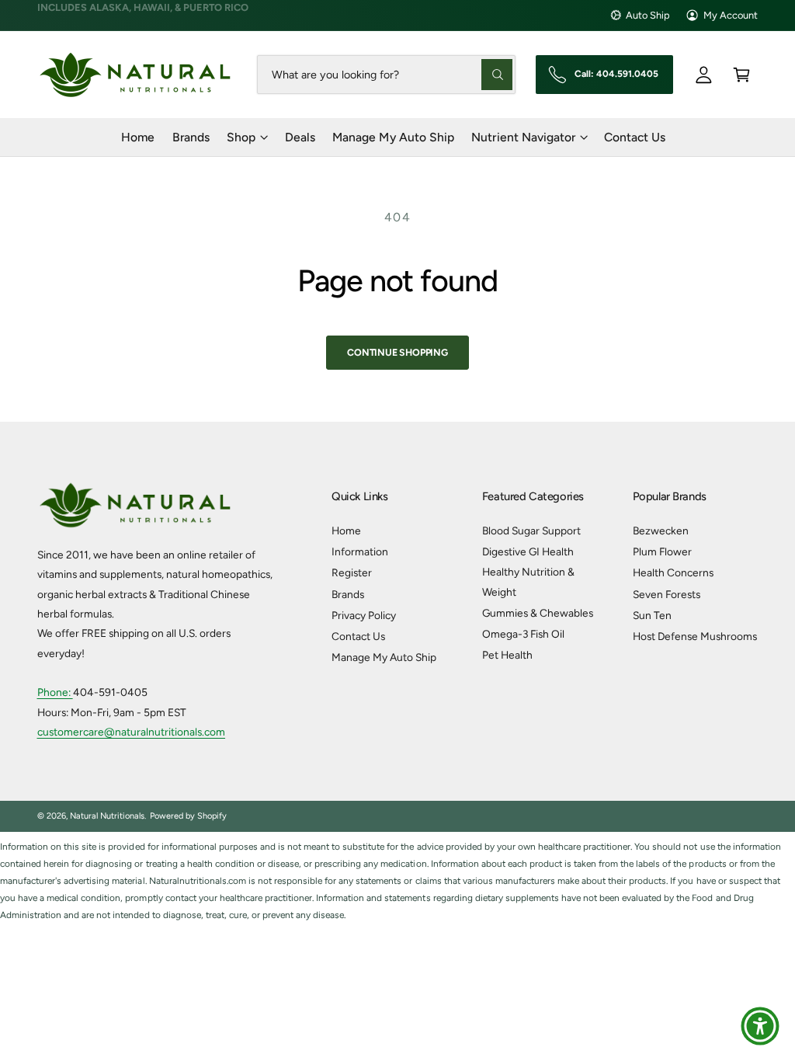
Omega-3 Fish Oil (523, 634)
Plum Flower (662, 551)
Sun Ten (652, 615)
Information (360, 551)
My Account (730, 15)
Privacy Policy (364, 615)
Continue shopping (397, 352)
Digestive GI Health (528, 551)
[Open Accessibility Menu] (760, 1026)
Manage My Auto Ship (384, 657)
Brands (348, 594)
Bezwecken (661, 530)
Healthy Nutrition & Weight (528, 581)
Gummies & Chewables (537, 613)
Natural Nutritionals (107, 816)
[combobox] (386, 74)
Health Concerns (673, 572)
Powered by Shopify (188, 816)
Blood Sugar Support (531, 530)
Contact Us (358, 636)
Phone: (55, 692)
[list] (397, 881)
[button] (742, 74)
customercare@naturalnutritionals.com (131, 731)
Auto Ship (648, 15)
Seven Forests (666, 594)
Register (352, 572)
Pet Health (507, 655)
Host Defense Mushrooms (695, 636)
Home (346, 530)
